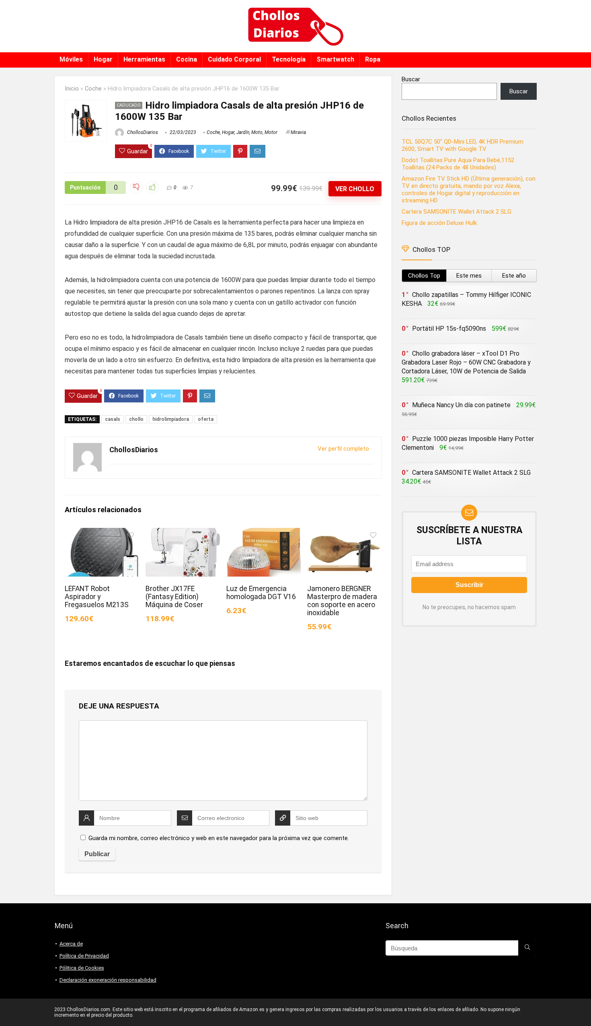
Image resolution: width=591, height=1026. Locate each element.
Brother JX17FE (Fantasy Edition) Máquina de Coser (174, 597)
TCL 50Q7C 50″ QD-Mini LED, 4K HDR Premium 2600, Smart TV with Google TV (462, 145)
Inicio (72, 88)
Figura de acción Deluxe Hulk (439, 223)
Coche (93, 88)
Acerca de (71, 944)
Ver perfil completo (343, 448)
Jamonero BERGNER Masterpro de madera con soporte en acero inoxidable (342, 601)
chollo (136, 419)
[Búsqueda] (527, 948)
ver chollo (354, 189)
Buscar (411, 79)
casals (112, 419)
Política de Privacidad (84, 956)
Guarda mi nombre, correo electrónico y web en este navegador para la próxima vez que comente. (218, 838)
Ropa (372, 59)
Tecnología (289, 59)
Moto (257, 132)
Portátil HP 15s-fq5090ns (449, 328)
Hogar (103, 59)
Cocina (186, 59)
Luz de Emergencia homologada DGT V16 (261, 593)
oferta (205, 419)
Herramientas (144, 59)
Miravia (298, 132)
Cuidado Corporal (234, 59)
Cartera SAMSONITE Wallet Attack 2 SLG (456, 211)
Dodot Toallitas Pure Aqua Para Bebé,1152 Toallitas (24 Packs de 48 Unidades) (458, 164)
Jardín (242, 132)
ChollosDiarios (142, 132)
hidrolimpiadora (170, 419)
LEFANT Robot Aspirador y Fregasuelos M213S (97, 597)
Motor (271, 132)
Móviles (71, 59)
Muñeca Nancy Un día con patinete (461, 405)
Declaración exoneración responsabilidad (108, 980)
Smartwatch (335, 59)
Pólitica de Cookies (82, 968)
